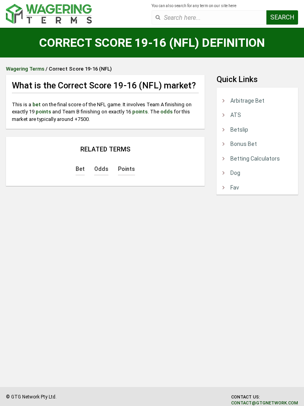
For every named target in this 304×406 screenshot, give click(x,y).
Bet (80, 169)
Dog (235, 173)
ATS (235, 115)
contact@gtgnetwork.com (264, 403)
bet (36, 104)
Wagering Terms (25, 69)
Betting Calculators (255, 158)
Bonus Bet (243, 144)
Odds (101, 169)
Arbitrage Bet (247, 101)
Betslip (239, 129)
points (43, 112)
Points (126, 169)
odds (166, 112)
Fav (234, 187)
